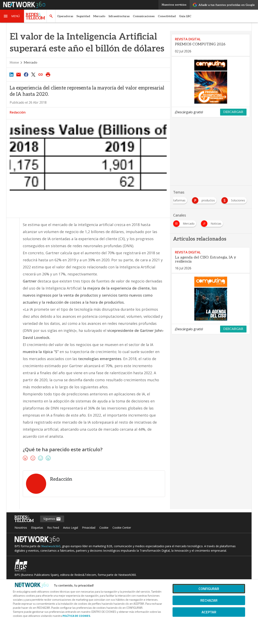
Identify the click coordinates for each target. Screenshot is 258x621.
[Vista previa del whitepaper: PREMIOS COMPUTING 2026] (211, 82)
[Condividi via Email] (18, 74)
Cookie (103, 527)
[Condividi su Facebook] (26, 74)
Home (14, 63)
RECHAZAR (208, 600)
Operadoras (65, 16)
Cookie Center (121, 527)
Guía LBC (185, 16)
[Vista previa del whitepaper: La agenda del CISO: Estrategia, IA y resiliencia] (211, 299)
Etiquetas (37, 527)
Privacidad (88, 527)
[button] (12, 16)
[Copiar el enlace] (40, 74)
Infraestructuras (119, 16)
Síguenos (49, 519)
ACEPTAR (209, 612)
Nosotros (21, 527)
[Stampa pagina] (48, 74)
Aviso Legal (70, 527)
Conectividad (167, 16)
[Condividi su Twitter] (33, 74)
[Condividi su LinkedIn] (11, 74)
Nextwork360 (50, 546)
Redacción (18, 112)
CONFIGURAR (209, 588)
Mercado (99, 16)
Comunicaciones (144, 16)
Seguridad (83, 16)
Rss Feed (53, 527)
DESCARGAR (233, 112)
